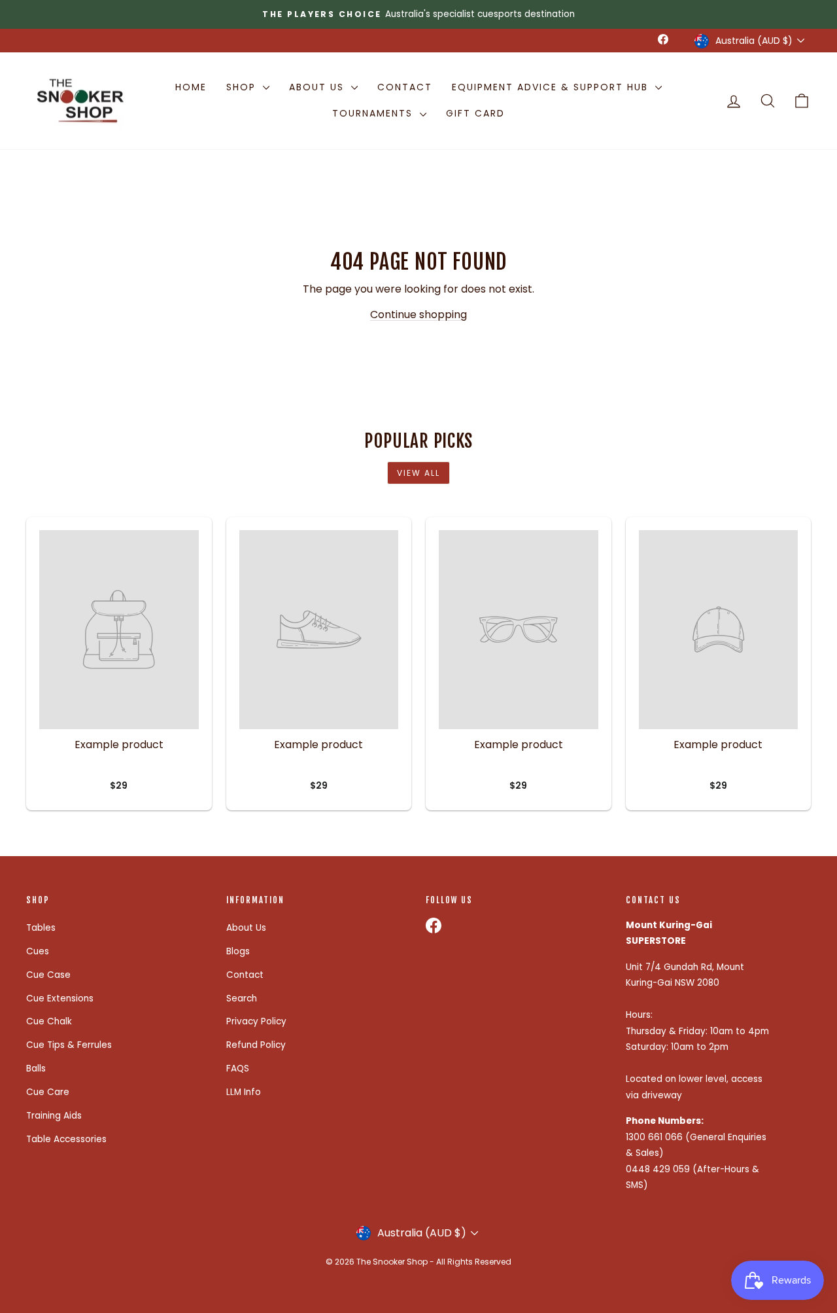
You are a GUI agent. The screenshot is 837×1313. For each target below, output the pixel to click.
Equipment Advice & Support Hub (552, 87)
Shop (243, 87)
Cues (37, 951)
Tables (41, 928)
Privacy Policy (256, 1021)
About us (318, 87)
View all (418, 472)
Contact (404, 87)
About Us (246, 928)
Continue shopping (418, 314)
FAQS (237, 1068)
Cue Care (47, 1092)
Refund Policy (256, 1045)
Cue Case (48, 975)
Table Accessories (66, 1139)
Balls (36, 1068)
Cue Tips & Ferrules (69, 1045)
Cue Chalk (49, 1021)
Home (191, 87)
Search (241, 998)
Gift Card (475, 113)
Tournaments (374, 113)
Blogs (238, 951)
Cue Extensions (60, 998)
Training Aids (54, 1115)
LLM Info (243, 1092)
